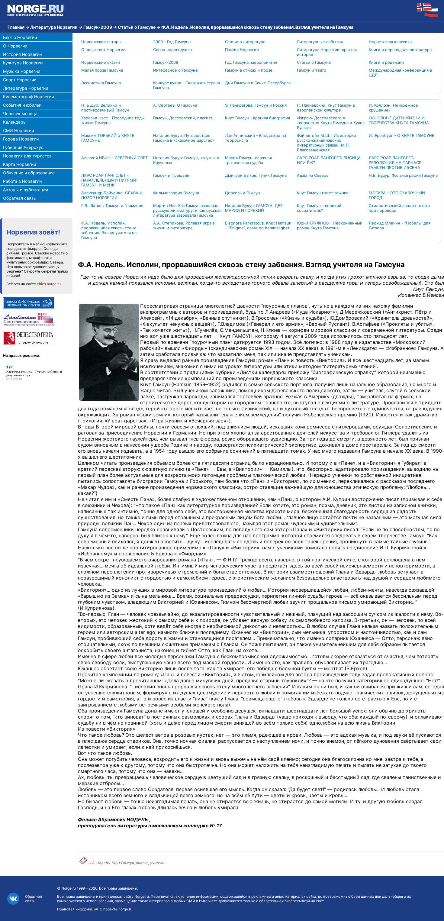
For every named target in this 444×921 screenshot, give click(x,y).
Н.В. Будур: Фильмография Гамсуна (403, 175)
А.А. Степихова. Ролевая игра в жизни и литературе (184, 225)
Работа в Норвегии (22, 181)
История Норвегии (22, 54)
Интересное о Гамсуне (175, 70)
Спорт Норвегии (19, 79)
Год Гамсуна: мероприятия (251, 62)
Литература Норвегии (54, 27)
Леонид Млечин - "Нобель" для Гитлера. (399, 225)
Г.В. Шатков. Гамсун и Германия (112, 205)
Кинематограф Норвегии (28, 96)
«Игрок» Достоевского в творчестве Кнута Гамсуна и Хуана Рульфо (331, 122)
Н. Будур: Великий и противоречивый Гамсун (105, 107)
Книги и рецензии (386, 62)
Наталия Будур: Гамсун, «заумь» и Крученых (186, 160)
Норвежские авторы (101, 41)
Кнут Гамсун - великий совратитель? (319, 208)
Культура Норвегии (23, 62)
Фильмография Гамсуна (176, 192)
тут (27, 375)
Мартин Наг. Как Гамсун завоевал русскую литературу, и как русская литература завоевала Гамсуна (187, 210)
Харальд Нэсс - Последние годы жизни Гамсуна (113, 120)
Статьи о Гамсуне (137, 27)
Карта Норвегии (19, 164)
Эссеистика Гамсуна (101, 82)
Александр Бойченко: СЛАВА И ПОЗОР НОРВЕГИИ (112, 195)
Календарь (14, 121)
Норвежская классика (390, 41)
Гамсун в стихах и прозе (248, 70)
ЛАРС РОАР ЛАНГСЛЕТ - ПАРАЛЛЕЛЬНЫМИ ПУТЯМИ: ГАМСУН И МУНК (109, 180)
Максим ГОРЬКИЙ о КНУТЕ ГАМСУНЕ (107, 138)
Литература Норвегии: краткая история (327, 52)
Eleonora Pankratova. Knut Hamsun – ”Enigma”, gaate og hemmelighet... (259, 225)
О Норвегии (15, 45)
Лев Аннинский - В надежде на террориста (255, 138)
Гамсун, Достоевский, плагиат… (184, 117)
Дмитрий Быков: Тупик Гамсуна (256, 175)
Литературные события (320, 41)
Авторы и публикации (25, 189)
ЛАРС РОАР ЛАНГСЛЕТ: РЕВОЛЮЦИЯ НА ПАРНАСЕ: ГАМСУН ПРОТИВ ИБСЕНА (396, 162)
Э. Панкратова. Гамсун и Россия (256, 105)
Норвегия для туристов (27, 155)
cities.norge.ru (49, 284)
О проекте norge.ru (116, 909)
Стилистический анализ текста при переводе (399, 208)
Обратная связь (19, 198)
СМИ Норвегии (18, 130)
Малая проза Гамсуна (102, 70)
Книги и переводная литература (400, 49)
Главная (16, 27)
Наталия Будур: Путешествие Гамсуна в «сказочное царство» (183, 138)
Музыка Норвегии (21, 71)
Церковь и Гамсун (242, 192)
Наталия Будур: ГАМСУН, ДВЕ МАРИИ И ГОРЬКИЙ (254, 208)
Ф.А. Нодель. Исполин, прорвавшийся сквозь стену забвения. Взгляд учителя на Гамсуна (109, 230)
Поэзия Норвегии (242, 49)
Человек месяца (20, 113)
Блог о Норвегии (20, 37)
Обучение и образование (29, 172)
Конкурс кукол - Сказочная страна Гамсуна (186, 85)
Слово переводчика (172, 49)
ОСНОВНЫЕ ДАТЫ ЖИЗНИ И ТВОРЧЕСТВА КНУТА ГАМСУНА (399, 120)
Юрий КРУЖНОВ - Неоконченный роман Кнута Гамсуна (329, 225)
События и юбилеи (22, 105)
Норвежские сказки (100, 62)
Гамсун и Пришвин (171, 175)
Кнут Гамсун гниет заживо (323, 192)
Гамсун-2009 (97, 27)
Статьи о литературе (245, 41)
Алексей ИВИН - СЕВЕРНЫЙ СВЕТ (114, 157)
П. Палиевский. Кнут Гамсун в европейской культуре (326, 107)
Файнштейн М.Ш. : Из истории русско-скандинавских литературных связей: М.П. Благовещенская (326, 142)
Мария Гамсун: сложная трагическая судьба (248, 160)
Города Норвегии (21, 138)
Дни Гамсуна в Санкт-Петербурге (258, 82)
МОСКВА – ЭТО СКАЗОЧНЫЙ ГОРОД (397, 195)
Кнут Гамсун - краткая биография (257, 117)
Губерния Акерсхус (23, 147)
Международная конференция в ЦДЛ (400, 72)
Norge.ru (68, 888)
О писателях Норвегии (103, 49)
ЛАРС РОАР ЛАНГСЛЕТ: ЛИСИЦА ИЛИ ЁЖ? (329, 160)
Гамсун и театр (311, 70)
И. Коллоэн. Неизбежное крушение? (393, 107)
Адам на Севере (313, 175)
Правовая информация (77, 909)
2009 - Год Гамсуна (172, 41)
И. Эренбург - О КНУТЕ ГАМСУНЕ (401, 135)
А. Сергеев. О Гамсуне (175, 105)
